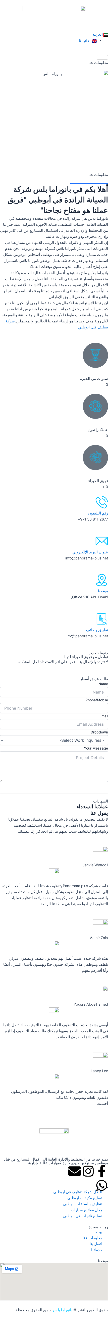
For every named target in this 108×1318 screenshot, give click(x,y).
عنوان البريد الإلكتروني (90, 552)
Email (103, 716)
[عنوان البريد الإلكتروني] (101, 541)
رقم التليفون (98, 513)
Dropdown (99, 732)
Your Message (96, 748)
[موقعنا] (101, 580)
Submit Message (54, 788)
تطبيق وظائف (97, 630)
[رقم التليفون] (101, 502)
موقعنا (103, 591)
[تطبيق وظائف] (101, 619)
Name (103, 684)
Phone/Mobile (96, 700)
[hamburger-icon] (102, 57)
